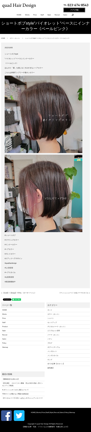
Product (5, 326)
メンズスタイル (52, 355)
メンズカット (52, 351)
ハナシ (49, 339)
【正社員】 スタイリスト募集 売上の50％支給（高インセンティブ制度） (22, 384)
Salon (65, 15)
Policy (4, 343)
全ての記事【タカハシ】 (56, 364)
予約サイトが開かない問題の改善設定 (15, 394)
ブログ (49, 343)
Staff (42, 15)
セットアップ (52, 322)
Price (35, 15)
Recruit (57, 15)
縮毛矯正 (50, 368)
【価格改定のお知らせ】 (10, 379)
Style (49, 15)
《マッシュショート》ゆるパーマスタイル (73, 293)
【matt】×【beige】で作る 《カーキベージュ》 (19, 293)
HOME (19, 15)
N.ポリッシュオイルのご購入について (15, 390)
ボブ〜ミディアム (53, 347)
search (72, 14)
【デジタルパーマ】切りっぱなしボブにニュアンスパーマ (22, 398)
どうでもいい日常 (53, 330)
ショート (50, 318)
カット (49, 310)
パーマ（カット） (53, 335)
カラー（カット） (15, 38)
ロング (49, 359)
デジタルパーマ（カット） (56, 326)
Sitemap (5, 347)
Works (27, 15)
